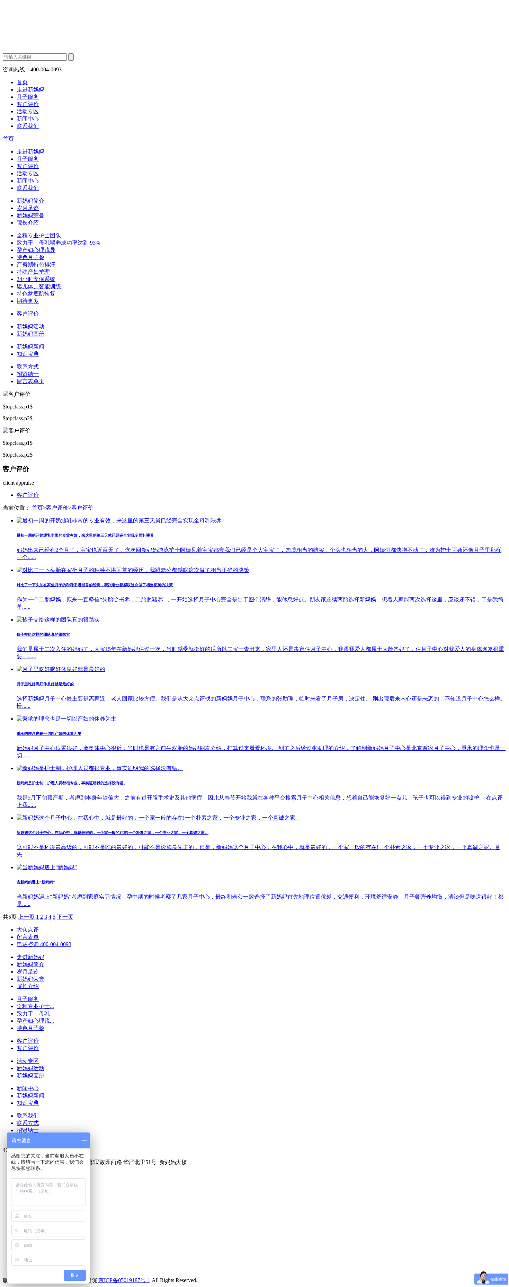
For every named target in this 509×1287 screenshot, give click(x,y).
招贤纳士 (28, 374)
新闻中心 (28, 119)
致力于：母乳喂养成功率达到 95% (58, 243)
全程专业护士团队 (39, 235)
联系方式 (28, 367)
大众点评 (28, 930)
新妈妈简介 (30, 201)
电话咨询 (44, 944)
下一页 (65, 917)
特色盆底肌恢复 (36, 294)
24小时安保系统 (36, 279)
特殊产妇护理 (33, 272)
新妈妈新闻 (30, 347)
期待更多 (28, 301)
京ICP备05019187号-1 (124, 1280)
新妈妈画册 (30, 334)
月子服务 (28, 97)
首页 (22, 82)
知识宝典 (28, 354)
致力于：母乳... (35, 1013)
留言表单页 (30, 381)
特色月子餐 (30, 257)
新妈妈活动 (30, 326)
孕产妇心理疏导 (36, 250)
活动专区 (28, 111)
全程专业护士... (35, 1006)
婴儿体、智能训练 (39, 286)
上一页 (26, 917)
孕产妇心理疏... (35, 1021)
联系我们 (28, 126)
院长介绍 (28, 223)
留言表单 (28, 937)
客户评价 (28, 104)
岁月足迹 (28, 208)
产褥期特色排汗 (36, 264)
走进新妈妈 (30, 89)
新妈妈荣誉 (30, 215)
